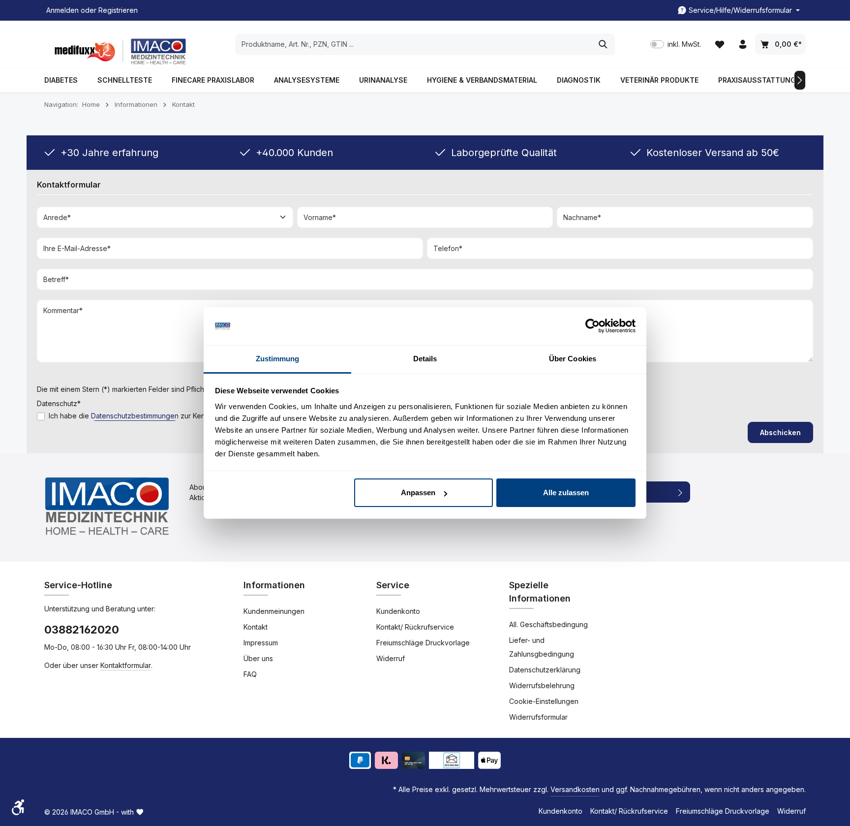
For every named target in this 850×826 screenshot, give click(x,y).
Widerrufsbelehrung (542, 685)
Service (392, 585)
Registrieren (118, 10)
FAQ (250, 674)
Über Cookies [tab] (572, 358)
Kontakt (255, 627)
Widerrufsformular (538, 717)
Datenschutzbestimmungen (135, 416)
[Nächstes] (800, 80)
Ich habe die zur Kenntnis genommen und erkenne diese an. (191, 416)
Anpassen (418, 492)
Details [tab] (425, 358)
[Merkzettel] (719, 44)
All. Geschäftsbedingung (548, 624)
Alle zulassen (566, 492)
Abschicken (780, 432)
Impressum (260, 642)
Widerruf (390, 658)
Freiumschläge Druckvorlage (423, 642)
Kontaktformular (125, 665)
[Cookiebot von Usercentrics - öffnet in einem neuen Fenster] (592, 326)
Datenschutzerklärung (544, 670)
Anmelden (62, 10)
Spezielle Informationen (540, 592)
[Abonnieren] (680, 492)
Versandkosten (575, 789)
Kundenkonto (398, 611)
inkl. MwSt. (675, 44)
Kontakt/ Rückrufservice (415, 627)
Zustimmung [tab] (278, 358)
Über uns (258, 658)
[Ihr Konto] (742, 44)
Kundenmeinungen (273, 611)
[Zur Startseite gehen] (118, 51)
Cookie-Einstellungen (543, 701)
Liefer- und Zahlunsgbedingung (541, 647)
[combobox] (413, 44)
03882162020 (81, 629)
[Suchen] (603, 44)
